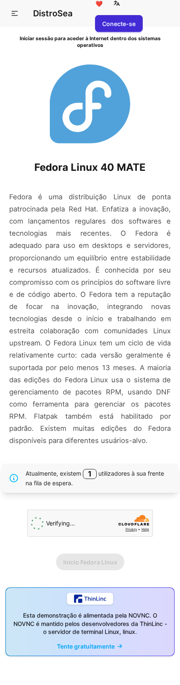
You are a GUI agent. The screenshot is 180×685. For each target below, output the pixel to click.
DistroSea (52, 13)
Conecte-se (119, 23)
